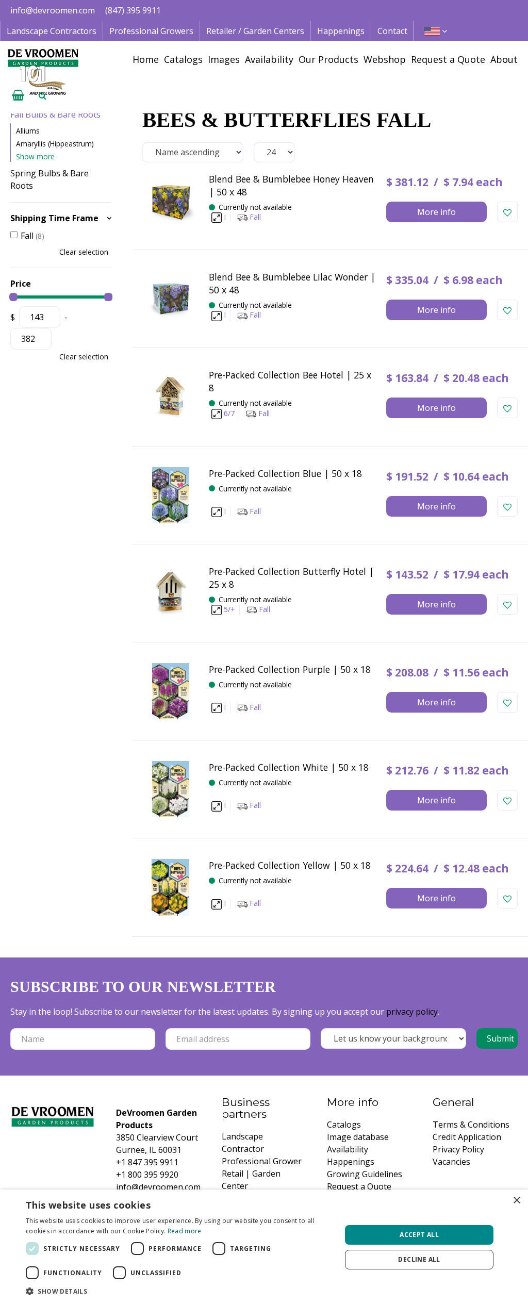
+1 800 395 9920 (147, 1174)
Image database (358, 1137)
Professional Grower (262, 1161)
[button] (179, 1291)
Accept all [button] (419, 1234)
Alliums (28, 131)
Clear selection (83, 252)
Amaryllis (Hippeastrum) (55, 143)
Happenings (350, 1161)
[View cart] (18, 95)
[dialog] (264, 1247)
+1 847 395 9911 (147, 1162)
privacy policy (412, 1011)
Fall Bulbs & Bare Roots (55, 114)
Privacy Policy (458, 1149)
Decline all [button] (419, 1259)
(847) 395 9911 (133, 10)
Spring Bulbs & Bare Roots (49, 179)
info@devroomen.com (52, 10)
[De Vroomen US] (43, 72)
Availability (347, 1149)
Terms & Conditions (471, 1124)
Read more (185, 1231)
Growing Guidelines (364, 1174)
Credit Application (467, 1137)
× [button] (516, 1200)
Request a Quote (359, 1186)
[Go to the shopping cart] (18, 95)
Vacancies (451, 1161)
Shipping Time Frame (54, 218)
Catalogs (344, 1124)
